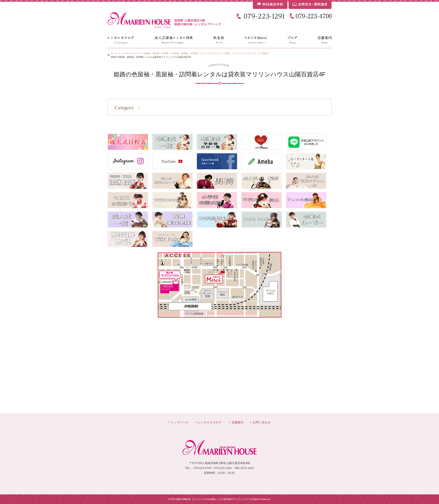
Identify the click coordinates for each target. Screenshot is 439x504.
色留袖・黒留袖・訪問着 (184, 53)
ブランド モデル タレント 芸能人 (252, 53)
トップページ (180, 422)
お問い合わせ (261, 422)
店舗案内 (238, 422)
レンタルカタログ (210, 422)
